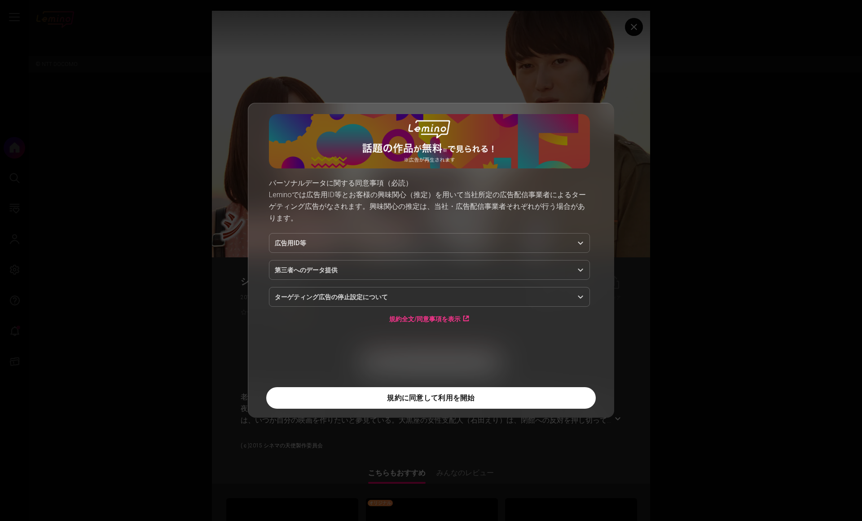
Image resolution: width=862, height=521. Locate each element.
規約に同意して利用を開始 (431, 397)
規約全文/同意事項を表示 (425, 318)
